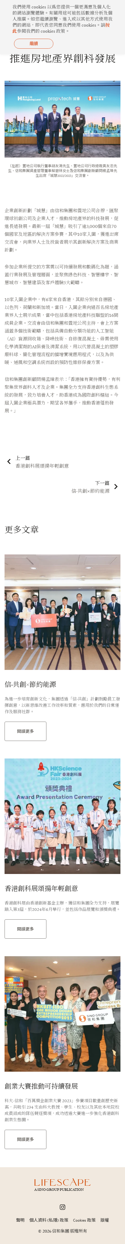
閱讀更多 (25, 731)
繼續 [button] (33, 43)
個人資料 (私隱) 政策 (48, 1220)
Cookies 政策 (84, 1220)
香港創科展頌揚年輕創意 (41, 888)
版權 (104, 1220)
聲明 (20, 1220)
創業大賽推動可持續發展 (41, 1086)
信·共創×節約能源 (30, 684)
